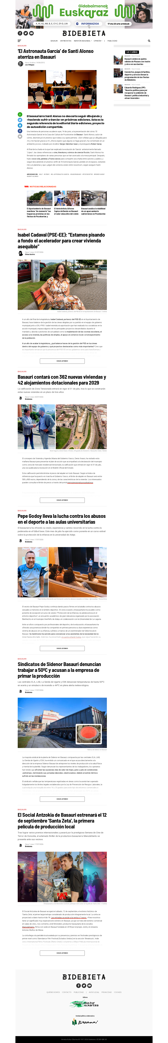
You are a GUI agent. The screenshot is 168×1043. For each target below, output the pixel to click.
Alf (41, 174)
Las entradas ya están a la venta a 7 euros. (69, 917)
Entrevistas (65, 41)
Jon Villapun (29, 65)
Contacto (66, 992)
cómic (47, 174)
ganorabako (76, 174)
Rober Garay (100, 174)
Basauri (54, 41)
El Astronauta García (60, 174)
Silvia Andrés (30, 254)
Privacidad (106, 992)
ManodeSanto (28, 927)
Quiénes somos (53, 992)
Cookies (117, 992)
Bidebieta (28, 399)
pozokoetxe (88, 174)
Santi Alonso (33, 176)
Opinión (97, 41)
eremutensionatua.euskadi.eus (80, 482)
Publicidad (112, 41)
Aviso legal (94, 992)
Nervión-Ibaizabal (82, 41)
